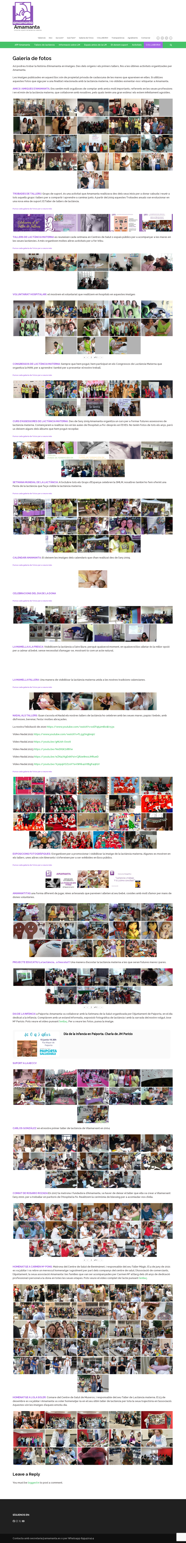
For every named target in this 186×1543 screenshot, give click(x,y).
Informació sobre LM (69, 45)
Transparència (118, 38)
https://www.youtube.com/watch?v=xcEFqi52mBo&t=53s (80, 726)
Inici (50, 38)
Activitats (137, 45)
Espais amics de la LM (95, 45)
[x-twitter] (166, 38)
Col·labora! (153, 45)
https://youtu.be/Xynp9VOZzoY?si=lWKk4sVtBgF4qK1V (67, 764)
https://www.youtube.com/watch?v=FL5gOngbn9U (64, 734)
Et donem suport (119, 45)
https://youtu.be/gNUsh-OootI (52, 741)
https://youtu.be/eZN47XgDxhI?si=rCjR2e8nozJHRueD (66, 756)
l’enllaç (63, 1021)
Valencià (41, 38)
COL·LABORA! (102, 38)
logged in (33, 1482)
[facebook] (158, 38)
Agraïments (133, 38)
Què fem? (71, 38)
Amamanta (27, 27)
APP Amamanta (22, 45)
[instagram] (162, 38)
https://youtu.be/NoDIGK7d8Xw (53, 749)
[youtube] (170, 38)
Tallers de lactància (44, 45)
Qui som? (60, 38)
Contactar (145, 38)
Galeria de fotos (86, 38)
